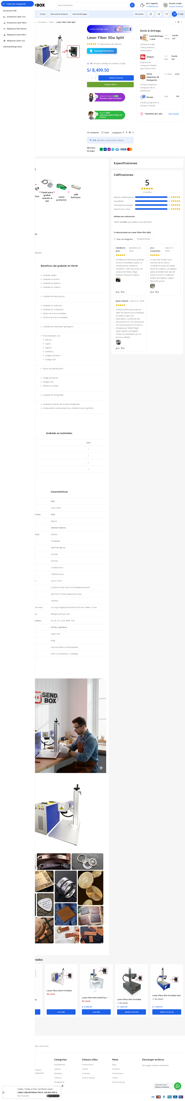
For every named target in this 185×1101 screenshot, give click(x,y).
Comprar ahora (110, 84)
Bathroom (58, 1086)
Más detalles (173, 114)
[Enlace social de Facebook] (123, 132)
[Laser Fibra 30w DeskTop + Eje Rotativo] (96, 980)
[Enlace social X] (126, 132)
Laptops (57, 1069)
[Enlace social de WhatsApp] (133, 132)
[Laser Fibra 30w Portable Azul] (166, 979)
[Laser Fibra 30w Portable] (131, 981)
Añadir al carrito (116, 78)
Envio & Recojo (88, 1078)
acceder (123, 222)
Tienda (85, 1069)
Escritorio (42, 22)
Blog (114, 1064)
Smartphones (59, 1064)
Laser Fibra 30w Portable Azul (166, 995)
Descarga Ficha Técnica (104, 51)
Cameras (57, 1078)
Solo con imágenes (125, 239)
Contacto (86, 1073)
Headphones (59, 1082)
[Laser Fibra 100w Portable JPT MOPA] (61, 977)
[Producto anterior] (175, 22)
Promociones (87, 1064)
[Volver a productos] (178, 22)
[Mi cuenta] (151, 14)
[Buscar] (132, 5)
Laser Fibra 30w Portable (129, 999)
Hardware (58, 1073)
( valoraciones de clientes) (110, 44)
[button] (102, 51)
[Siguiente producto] (181, 22)
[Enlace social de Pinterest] (129, 132)
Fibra (51, 22)
